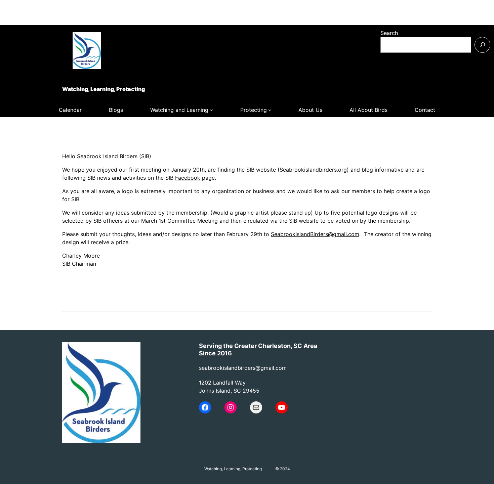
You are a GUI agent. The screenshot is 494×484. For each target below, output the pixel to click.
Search (389, 33)
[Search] (482, 45)
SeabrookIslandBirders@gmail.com (315, 234)
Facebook (187, 177)
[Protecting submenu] (270, 110)
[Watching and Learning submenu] (211, 110)
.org (342, 169)
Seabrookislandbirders (308, 169)
